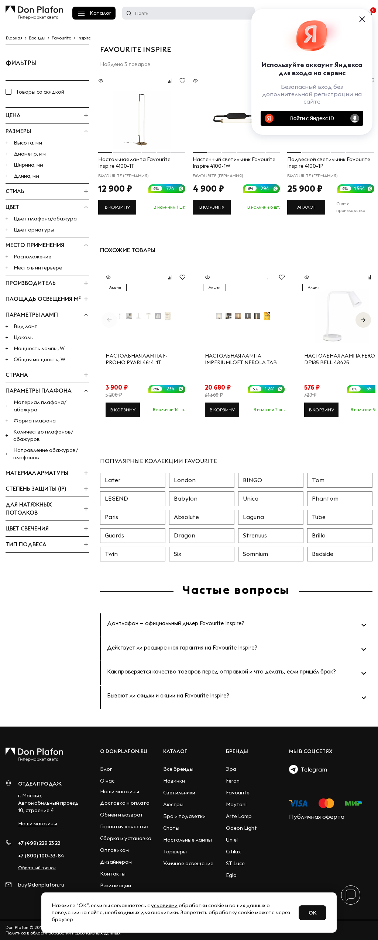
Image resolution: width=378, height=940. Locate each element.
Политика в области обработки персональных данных (63, 933)
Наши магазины (37, 823)
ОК (312, 912)
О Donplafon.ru (123, 751)
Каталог (100, 13)
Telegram (312, 769)
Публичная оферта (316, 816)
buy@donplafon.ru (41, 885)
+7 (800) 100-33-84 (41, 855)
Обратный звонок (37, 867)
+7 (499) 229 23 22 (39, 843)
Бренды (237, 751)
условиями (164, 905)
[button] (363, 320)
